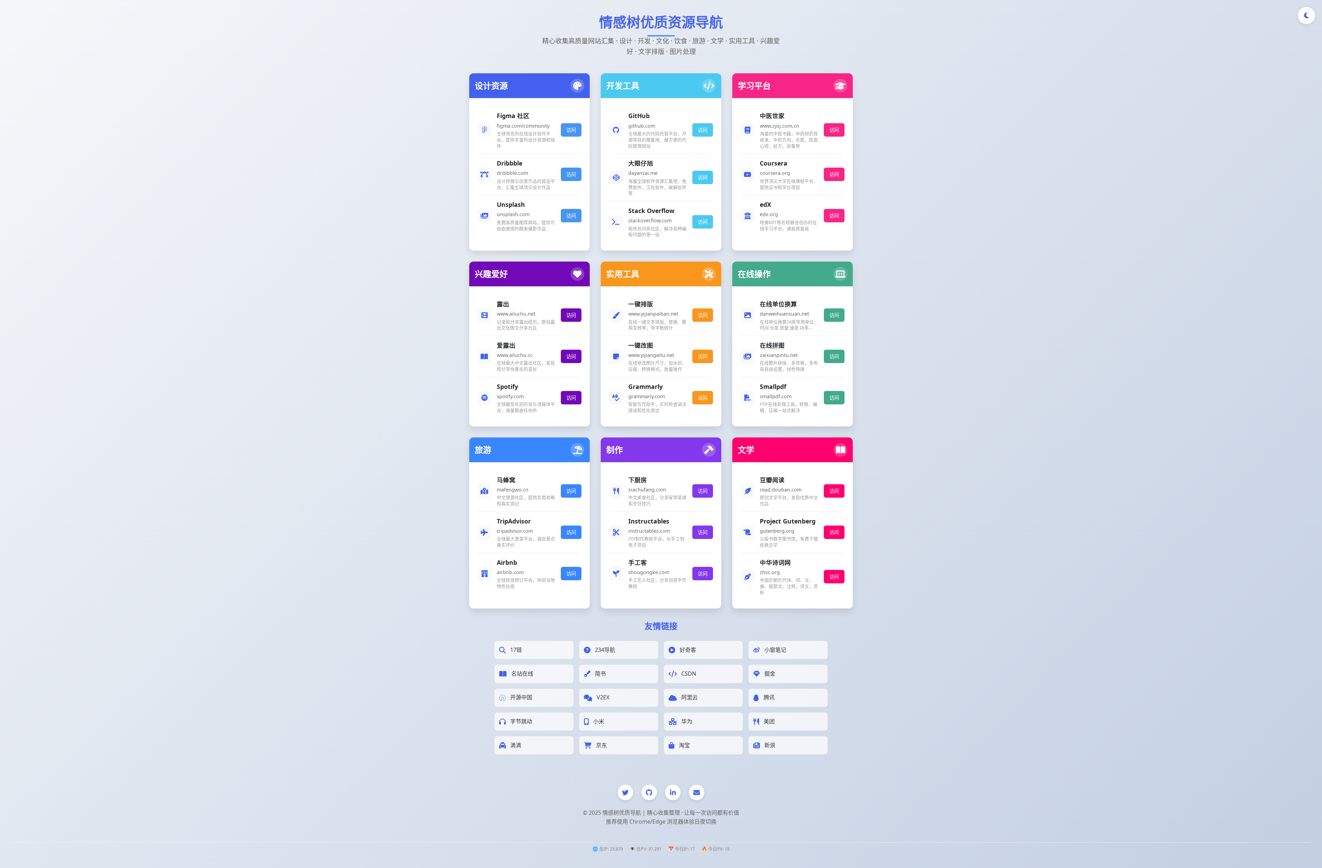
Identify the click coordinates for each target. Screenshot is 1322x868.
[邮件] (696, 792)
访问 (571, 130)
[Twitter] (625, 792)
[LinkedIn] (673, 792)
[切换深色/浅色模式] (1306, 15)
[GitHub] (649, 792)
